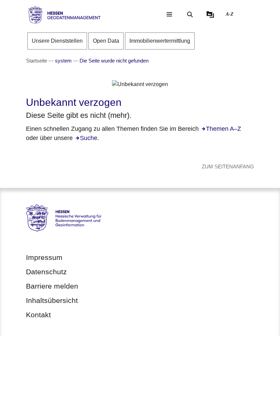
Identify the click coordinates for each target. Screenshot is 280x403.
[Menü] (169, 14)
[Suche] (189, 14)
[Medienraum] (210, 14)
